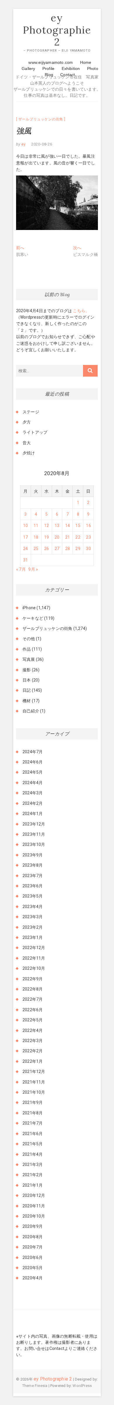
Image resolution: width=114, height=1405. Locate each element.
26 (46, 548)
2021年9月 (33, 1102)
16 (88, 525)
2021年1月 (33, 1185)
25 (36, 548)
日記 (27, 690)
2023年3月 (33, 916)
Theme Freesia (35, 1385)
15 (77, 525)
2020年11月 (34, 1206)
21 (67, 537)
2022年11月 (34, 958)
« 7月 (21, 569)
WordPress (82, 1385)
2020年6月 (33, 1257)
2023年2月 (33, 927)
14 (67, 525)
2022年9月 (33, 979)
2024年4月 (33, 782)
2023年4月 (33, 906)
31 (25, 560)
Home (85, 62)
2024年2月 (33, 803)
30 (88, 548)
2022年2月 (33, 1051)
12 (46, 525)
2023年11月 (34, 834)
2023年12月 (34, 824)
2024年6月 (33, 762)
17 (25, 537)
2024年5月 (33, 772)
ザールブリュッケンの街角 (40, 119)
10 (25, 525)
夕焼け (29, 453)
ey (23, 144)
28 (67, 548)
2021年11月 (34, 1082)
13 (57, 525)
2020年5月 (33, 1267)
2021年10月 (34, 1092)
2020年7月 (33, 1247)
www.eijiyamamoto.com (50, 62)
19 (46, 537)
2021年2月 (33, 1174)
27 (57, 548)
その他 (29, 638)
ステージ (31, 412)
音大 (27, 442)
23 (88, 537)
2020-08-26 (41, 144)
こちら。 (80, 310)
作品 (27, 649)
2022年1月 (33, 1061)
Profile (48, 68)
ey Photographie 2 (57, 30)
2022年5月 (33, 1020)
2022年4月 (33, 1030)
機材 (27, 700)
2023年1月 (33, 937)
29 (77, 548)
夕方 (27, 422)
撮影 (27, 670)
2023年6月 (33, 886)
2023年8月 (33, 865)
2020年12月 (34, 1195)
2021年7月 (33, 1123)
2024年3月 (33, 793)
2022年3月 (33, 1040)
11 (36, 525)
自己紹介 (31, 711)
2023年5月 (33, 896)
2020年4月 (33, 1278)
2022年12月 (34, 947)
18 (36, 537)
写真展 (29, 659)
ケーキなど (33, 618)
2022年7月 (33, 999)
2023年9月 (33, 855)
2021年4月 (33, 1154)
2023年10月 (34, 844)
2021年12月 (34, 1071)
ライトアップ (35, 432)
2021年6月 (33, 1133)
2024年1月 (33, 813)
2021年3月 (33, 1164)
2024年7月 (33, 751)
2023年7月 (33, 875)
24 (25, 548)
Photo (92, 68)
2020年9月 (33, 1226)
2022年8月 (33, 989)
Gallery (28, 68)
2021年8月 (33, 1113)
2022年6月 (33, 1009)
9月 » (33, 569)
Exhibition (71, 68)
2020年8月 (33, 1236)
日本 (27, 680)
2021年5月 (33, 1143)
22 (77, 537)
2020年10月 (34, 1216)
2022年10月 (34, 968)
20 (57, 537)
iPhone (29, 607)
